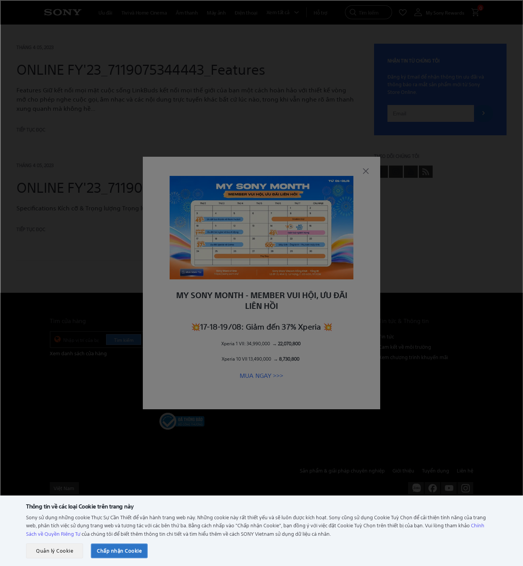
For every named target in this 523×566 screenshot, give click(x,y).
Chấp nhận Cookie (119, 550)
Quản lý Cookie (54, 550)
